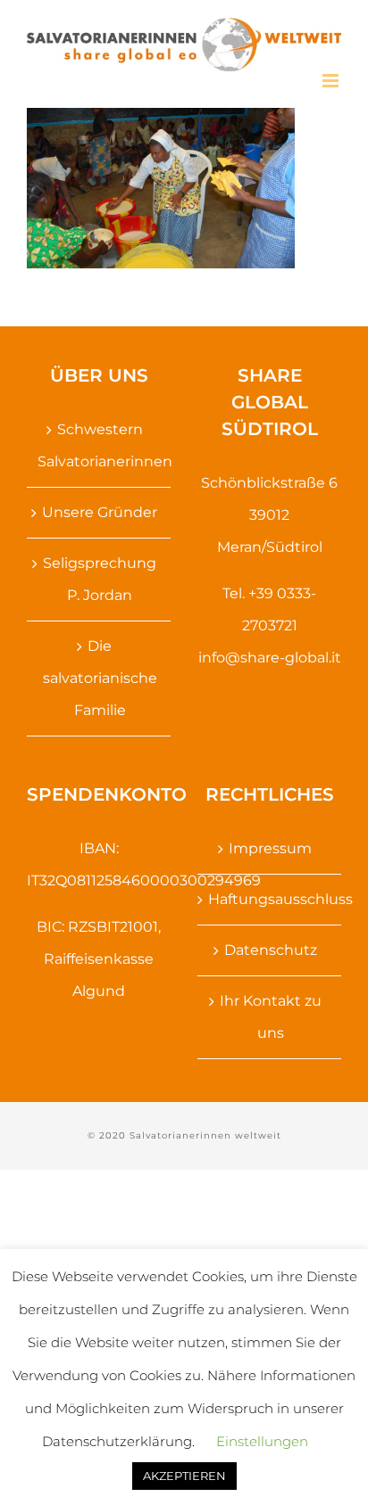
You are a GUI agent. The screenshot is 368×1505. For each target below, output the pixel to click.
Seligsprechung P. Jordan (99, 579)
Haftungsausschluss (270, 899)
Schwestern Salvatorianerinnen (100, 445)
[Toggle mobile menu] (331, 80)
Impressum (270, 848)
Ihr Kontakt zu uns (271, 1016)
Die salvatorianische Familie (100, 678)
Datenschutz (270, 950)
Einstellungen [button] (262, 1441)
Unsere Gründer (99, 512)
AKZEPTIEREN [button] (184, 1475)
